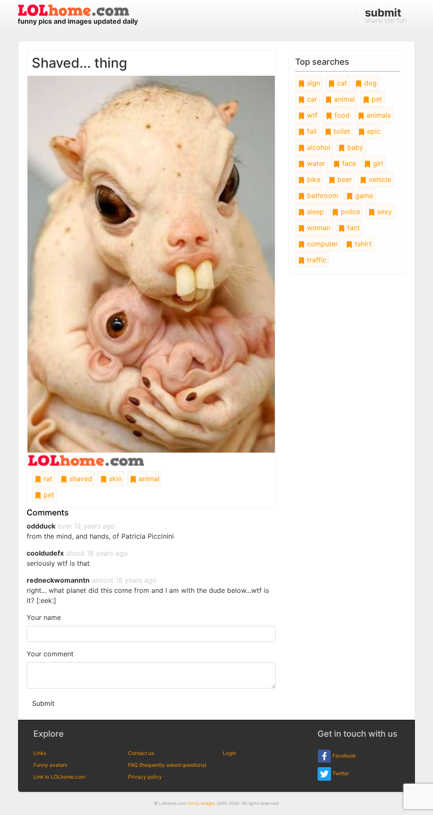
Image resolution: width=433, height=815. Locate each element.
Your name (44, 617)
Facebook (343, 755)
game (363, 195)
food (341, 115)
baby (354, 147)
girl (377, 163)
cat (341, 83)
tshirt (362, 244)
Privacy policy (145, 777)
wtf (311, 115)
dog (369, 83)
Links (39, 753)
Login (229, 753)
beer (343, 179)
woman (317, 227)
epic (373, 131)
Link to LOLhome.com (59, 777)
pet (47, 494)
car (311, 99)
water (315, 163)
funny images (201, 803)
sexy (383, 211)
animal (148, 478)
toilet (341, 131)
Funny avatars (50, 765)
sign (312, 83)
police (349, 211)
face (348, 163)
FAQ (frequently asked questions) (167, 765)
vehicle (379, 179)
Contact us (141, 753)
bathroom (321, 195)
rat (46, 478)
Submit (43, 703)
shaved (79, 478)
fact (352, 227)
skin (114, 478)
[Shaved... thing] (151, 270)
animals (377, 115)
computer (321, 244)
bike (313, 179)
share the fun (386, 15)
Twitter (340, 773)
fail (311, 131)
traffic (315, 260)
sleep (314, 211)
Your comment (50, 654)
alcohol (317, 147)
